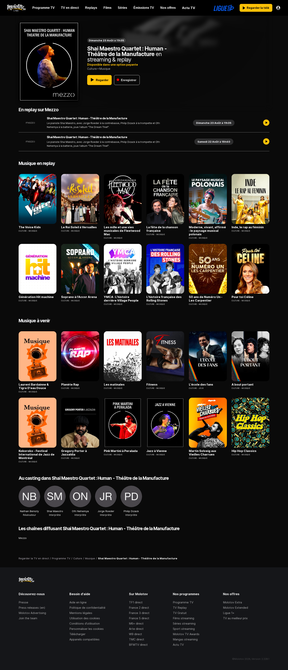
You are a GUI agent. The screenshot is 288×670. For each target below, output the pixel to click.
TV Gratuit (180, 613)
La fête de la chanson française (162, 229)
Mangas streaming (185, 639)
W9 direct (135, 634)
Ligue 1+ (228, 613)
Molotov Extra (232, 602)
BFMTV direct (138, 644)
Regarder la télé (258, 7)
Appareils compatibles (84, 639)
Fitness (152, 384)
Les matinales (114, 384)
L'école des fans (201, 384)
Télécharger (77, 634)
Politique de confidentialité (87, 607)
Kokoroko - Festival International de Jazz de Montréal (36, 454)
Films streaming (183, 618)
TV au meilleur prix (235, 618)
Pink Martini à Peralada (121, 451)
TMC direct (136, 639)
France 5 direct (139, 618)
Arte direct (136, 629)
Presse (23, 602)
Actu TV (178, 644)
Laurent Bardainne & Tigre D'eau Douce (34, 386)
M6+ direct (136, 623)
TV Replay (180, 607)
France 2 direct (139, 607)
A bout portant (243, 384)
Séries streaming (184, 623)
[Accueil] (16, 8)
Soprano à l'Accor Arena (79, 297)
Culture (92, 68)
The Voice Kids (30, 227)
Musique (104, 68)
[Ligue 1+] (223, 8)
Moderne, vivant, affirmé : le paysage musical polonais (207, 230)
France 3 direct (139, 613)
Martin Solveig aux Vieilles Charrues (202, 452)
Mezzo (23, 538)
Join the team (28, 618)
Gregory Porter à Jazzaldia (74, 452)
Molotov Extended (235, 607)
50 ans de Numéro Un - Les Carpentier (205, 298)
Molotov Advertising (32, 613)
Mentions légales (80, 613)
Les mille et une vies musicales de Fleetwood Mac (122, 230)
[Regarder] (266, 123)
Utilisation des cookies (84, 618)
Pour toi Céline (243, 297)
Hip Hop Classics (244, 451)
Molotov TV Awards (186, 634)
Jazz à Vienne (156, 451)
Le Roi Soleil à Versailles (79, 227)
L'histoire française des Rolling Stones (164, 298)
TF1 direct (136, 602)
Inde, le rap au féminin (248, 227)
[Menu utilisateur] (278, 8)
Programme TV (183, 602)
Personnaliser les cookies (86, 629)
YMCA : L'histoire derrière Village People (121, 298)
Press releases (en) (32, 607)
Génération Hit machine (36, 297)
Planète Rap (70, 384)
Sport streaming (184, 629)
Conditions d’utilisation (84, 623)
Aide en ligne (78, 602)
